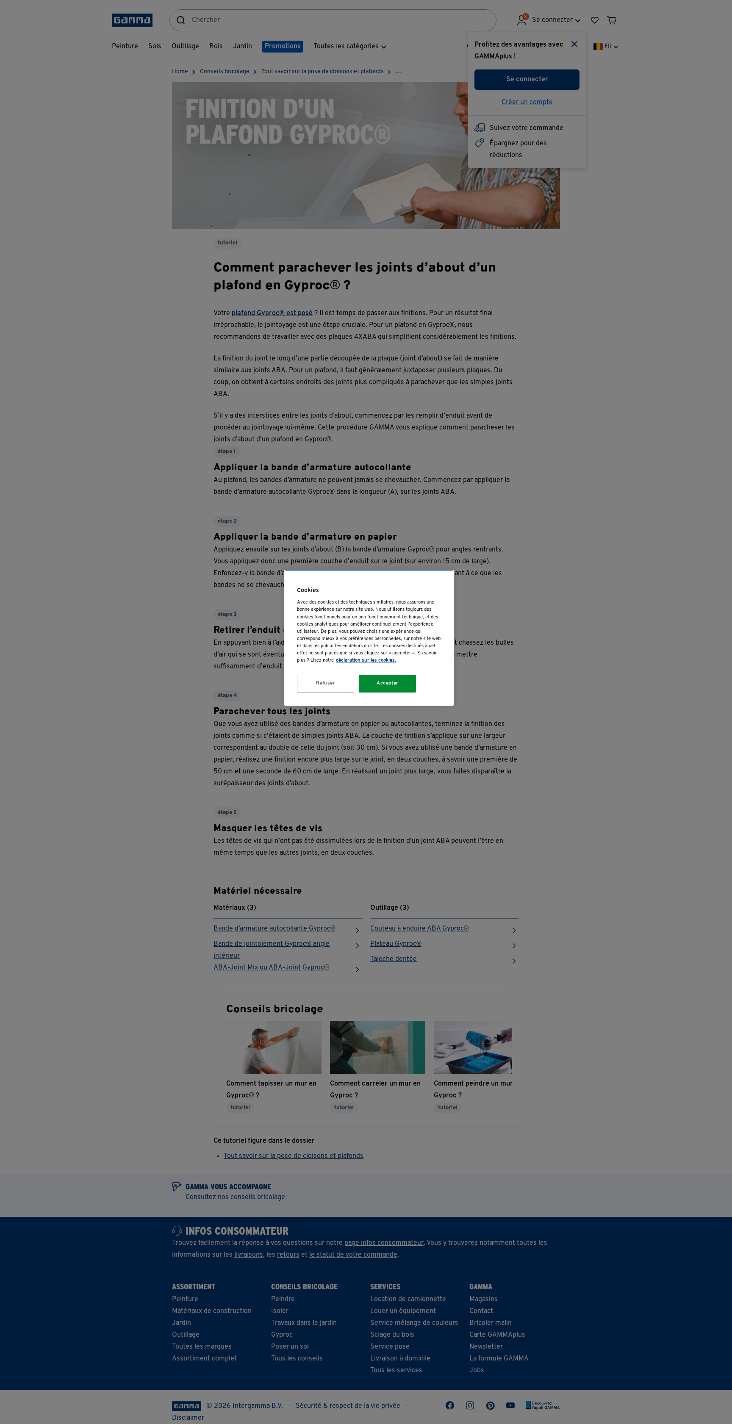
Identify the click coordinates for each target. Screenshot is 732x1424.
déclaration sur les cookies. (366, 660)
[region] (369, 638)
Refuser (326, 683)
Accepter (388, 683)
